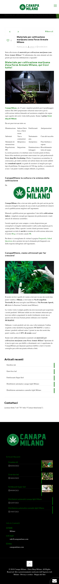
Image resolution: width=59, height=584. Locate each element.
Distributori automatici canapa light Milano (23, 384)
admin (32, 47)
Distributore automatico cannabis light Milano (24, 390)
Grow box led (12, 371)
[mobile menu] (55, 5)
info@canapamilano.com (19, 539)
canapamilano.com (17, 547)
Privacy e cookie (26, 574)
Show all (50, 31)
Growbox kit (11, 365)
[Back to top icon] (29, 564)
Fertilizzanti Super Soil (15, 377)
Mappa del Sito (40, 574)
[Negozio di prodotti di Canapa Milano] (29, 6)
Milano (12, 531)
